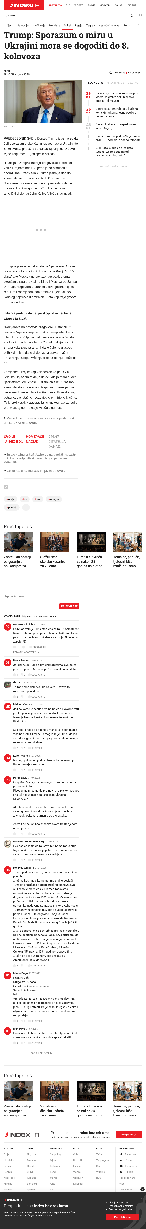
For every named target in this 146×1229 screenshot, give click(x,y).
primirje (11, 507)
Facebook (130, 1154)
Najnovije (23, 25)
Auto (52, 1183)
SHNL (30, 1172)
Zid (68, 5)
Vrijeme (100, 1172)
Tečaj (99, 1154)
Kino (98, 1166)
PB (8, 780)
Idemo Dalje (20, 973)
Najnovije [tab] (96, 82)
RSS (98, 1177)
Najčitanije (38, 25)
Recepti (77, 1160)
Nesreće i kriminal (109, 25)
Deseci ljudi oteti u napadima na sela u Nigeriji (116, 126)
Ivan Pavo (19, 1028)
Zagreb (90, 25)
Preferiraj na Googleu (127, 72)
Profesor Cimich (23, 624)
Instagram (131, 1166)
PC (8, 626)
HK (8, 870)
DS (8, 662)
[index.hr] (24, 5)
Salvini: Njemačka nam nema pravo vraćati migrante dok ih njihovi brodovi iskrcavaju (118, 97)
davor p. (18, 682)
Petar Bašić (20, 777)
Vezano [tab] (133, 82)
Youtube (130, 1160)
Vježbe (77, 1172)
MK (7, 706)
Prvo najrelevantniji (40, 616)
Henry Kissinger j (23, 867)
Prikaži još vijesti (113, 166)
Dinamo (31, 1160)
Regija (79, 25)
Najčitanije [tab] (116, 82)
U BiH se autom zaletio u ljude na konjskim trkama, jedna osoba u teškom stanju (117, 112)
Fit (51, 1189)
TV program (103, 1160)
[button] (8, 541)
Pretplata (55, 5)
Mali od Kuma (21, 704)
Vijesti (79, 5)
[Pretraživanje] (139, 16)
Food (53, 1172)
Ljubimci (55, 1166)
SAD (38, 499)
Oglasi (119, 5)
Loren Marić (20, 755)
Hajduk (31, 1166)
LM (8, 758)
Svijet (67, 25)
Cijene (132, 5)
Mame (53, 1177)
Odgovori (78, 1177)
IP (7, 1031)
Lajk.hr (77, 1166)
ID (7, 975)
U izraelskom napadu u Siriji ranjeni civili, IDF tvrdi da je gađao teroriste (118, 138)
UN (24, 499)
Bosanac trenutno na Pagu (29, 841)
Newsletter (125, 1189)
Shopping (55, 1154)
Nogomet (32, 1154)
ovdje (21, 458)
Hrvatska (54, 25)
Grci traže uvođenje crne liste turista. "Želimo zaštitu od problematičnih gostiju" (114, 151)
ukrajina (53, 499)
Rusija (10, 499)
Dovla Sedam (21, 660)
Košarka (31, 1177)
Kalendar (78, 1183)
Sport (92, 5)
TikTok (129, 1172)
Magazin (56, 1148)
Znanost (8, 1189)
